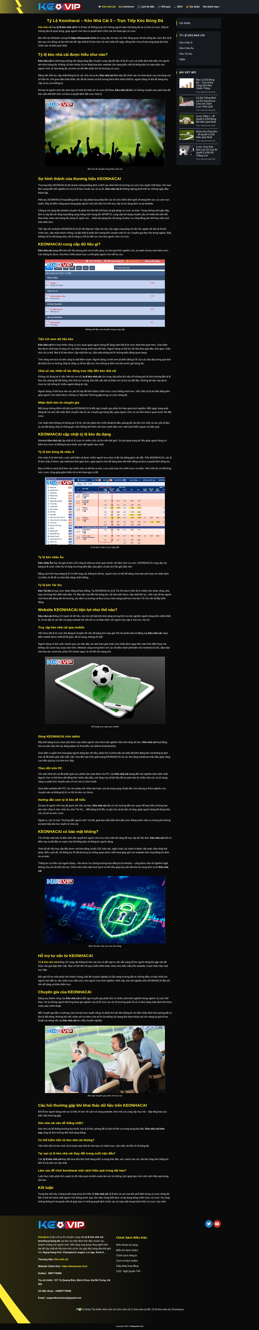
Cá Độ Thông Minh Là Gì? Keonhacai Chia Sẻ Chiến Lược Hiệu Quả (206, 102)
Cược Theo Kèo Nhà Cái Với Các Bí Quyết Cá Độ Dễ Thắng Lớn (206, 151)
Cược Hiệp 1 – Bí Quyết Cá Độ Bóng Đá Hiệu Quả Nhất (206, 119)
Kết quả (165, 6)
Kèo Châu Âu (186, 48)
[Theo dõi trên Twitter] (209, 1224)
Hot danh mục (211, 6)
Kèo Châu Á (185, 42)
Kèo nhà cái (108, 6)
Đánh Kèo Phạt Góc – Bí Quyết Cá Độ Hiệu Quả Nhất (206, 134)
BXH (180, 6)
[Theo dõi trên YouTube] (217, 1224)
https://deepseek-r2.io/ (74, 1266)
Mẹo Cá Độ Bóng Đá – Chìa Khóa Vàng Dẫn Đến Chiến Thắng (205, 84)
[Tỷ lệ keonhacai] (60, 6)
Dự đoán (195, 6)
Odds (182, 59)
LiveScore (128, 6)
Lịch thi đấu (147, 6)
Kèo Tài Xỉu (185, 54)
